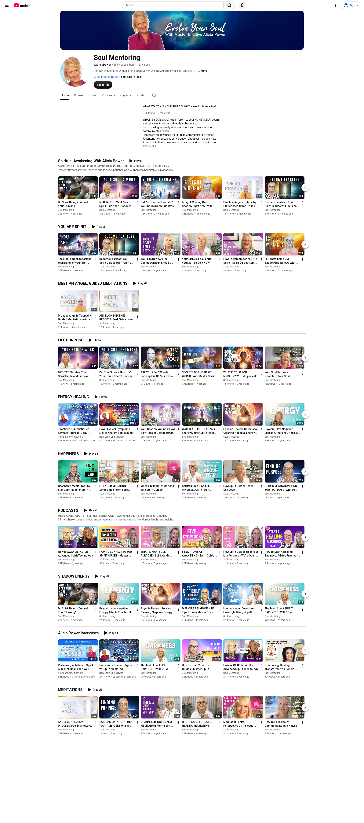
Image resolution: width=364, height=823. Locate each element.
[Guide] (7, 5)
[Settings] (335, 5)
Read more (149, 146)
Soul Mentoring (66, 210)
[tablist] (182, 95)
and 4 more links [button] (131, 76)
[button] (149, 146)
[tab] (64, 95)
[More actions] (96, 203)
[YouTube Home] (22, 5)
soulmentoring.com (108, 76)
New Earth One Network (70, 437)
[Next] (305, 187)
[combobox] (174, 5)
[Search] (229, 5)
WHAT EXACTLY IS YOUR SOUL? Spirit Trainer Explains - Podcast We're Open (181, 106)
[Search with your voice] (242, 5)
